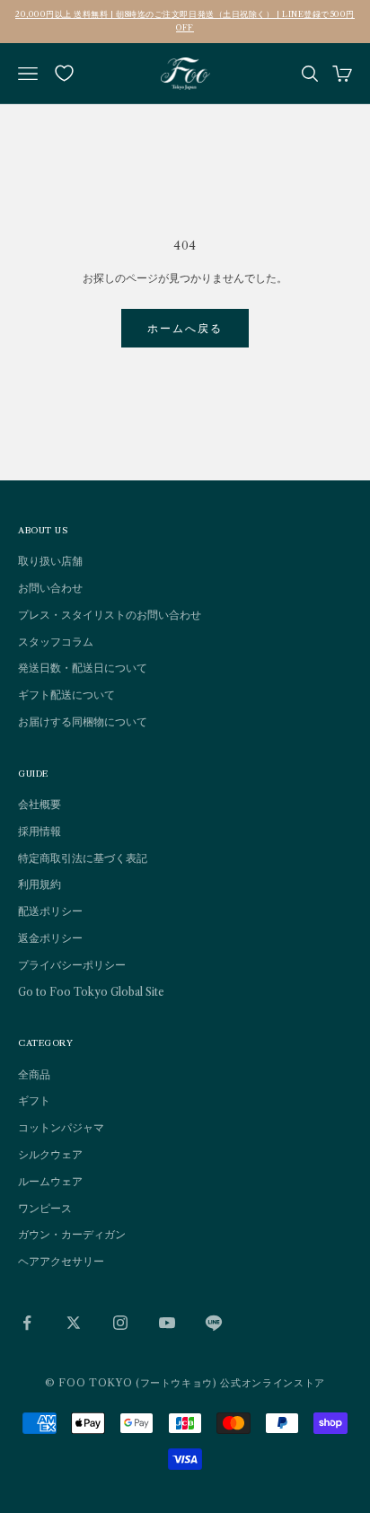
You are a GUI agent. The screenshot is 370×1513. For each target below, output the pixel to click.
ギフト (34, 1100)
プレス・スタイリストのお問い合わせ (109, 614)
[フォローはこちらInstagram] (120, 1323)
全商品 (34, 1074)
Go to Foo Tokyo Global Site (91, 991)
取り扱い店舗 (50, 560)
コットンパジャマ (61, 1127)
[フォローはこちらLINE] (214, 1323)
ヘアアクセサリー (61, 1261)
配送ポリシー (50, 911)
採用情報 (39, 831)
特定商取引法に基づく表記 (82, 858)
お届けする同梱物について (82, 721)
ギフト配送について (66, 694)
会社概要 (39, 804)
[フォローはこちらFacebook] (27, 1323)
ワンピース (45, 1208)
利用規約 (39, 884)
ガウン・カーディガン (72, 1234)
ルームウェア (50, 1181)
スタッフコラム (55, 641)
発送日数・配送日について (82, 667)
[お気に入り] (64, 73)
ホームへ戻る (185, 328)
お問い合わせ (50, 587)
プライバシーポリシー (72, 965)
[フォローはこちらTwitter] (74, 1323)
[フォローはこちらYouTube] (167, 1323)
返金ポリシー (50, 938)
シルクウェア (50, 1154)
